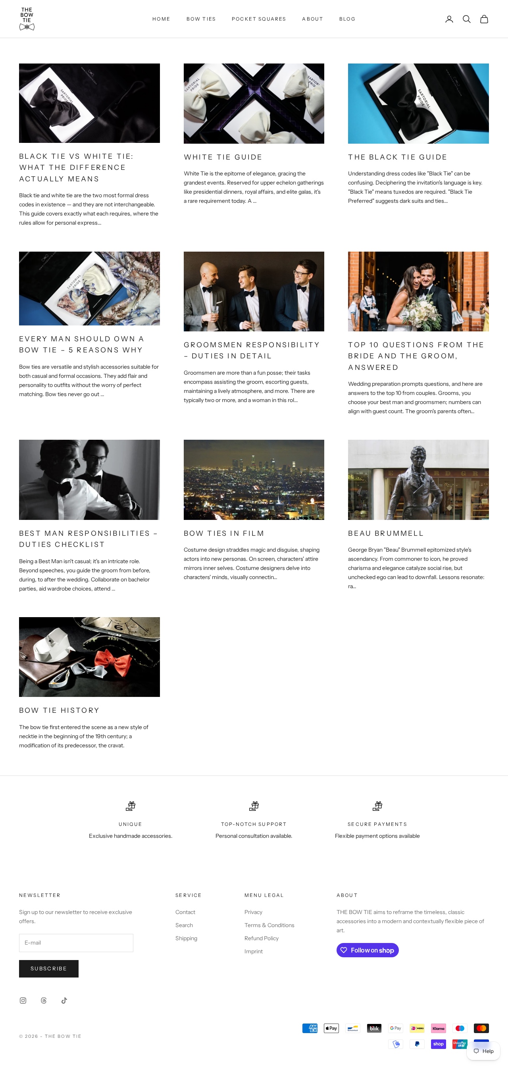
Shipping (186, 938)
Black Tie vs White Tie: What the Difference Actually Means (77, 167)
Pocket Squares (259, 19)
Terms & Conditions (269, 925)
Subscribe (49, 968)
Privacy (253, 912)
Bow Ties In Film (224, 533)
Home (161, 19)
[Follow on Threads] (44, 1000)
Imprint (253, 951)
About (312, 19)
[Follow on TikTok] (64, 1000)
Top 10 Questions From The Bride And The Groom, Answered (416, 356)
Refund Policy (261, 938)
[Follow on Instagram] (23, 1000)
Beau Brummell (386, 533)
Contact (185, 912)
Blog (347, 19)
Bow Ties (201, 19)
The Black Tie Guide (398, 157)
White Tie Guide (223, 157)
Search (184, 925)
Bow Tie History (59, 710)
